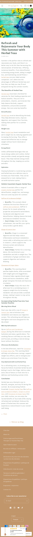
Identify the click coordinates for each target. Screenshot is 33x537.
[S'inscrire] (27, 501)
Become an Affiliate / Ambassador (14, 449)
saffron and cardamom (11, 207)
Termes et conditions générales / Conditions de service (14, 474)
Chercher (6, 430)
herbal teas (5, 77)
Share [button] (5, 414)
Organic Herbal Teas (16, 389)
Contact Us (7, 490)
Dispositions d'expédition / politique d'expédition (15, 480)
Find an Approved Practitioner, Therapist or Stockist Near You (13, 440)
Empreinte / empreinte (10, 485)
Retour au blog (18, 422)
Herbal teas (5, 94)
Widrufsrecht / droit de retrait (13, 469)
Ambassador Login (9, 453)
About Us (6, 434)
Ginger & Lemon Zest (8, 229)
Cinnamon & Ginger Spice (10, 265)
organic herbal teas (8, 190)
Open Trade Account (10, 445)
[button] (2, 6)
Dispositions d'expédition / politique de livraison (16, 464)
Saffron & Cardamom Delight (11, 198)
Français (15, 519)
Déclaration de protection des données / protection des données (16, 458)
